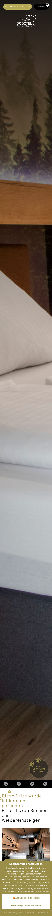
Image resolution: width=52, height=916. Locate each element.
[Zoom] (26, 394)
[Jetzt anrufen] (6, 784)
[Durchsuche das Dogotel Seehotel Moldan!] (45, 784)
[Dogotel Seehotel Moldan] (26, 21)
